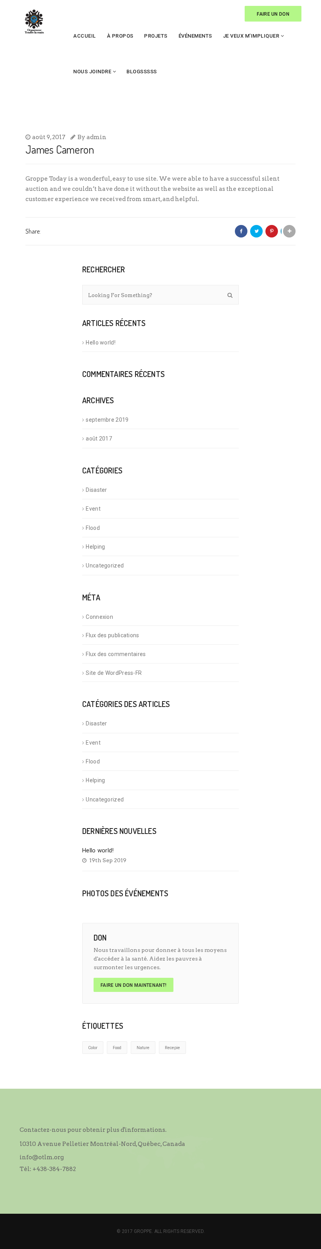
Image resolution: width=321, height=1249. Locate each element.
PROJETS (156, 36)
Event (93, 509)
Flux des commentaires (116, 654)
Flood (93, 528)
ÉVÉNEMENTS (195, 36)
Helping (95, 547)
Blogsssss (141, 71)
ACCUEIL (84, 36)
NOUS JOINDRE (92, 71)
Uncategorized (105, 565)
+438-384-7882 (54, 1169)
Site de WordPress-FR (114, 673)
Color (92, 1047)
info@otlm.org (42, 1157)
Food (117, 1047)
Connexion (99, 617)
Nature (143, 1047)
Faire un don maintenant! (133, 985)
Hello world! (100, 342)
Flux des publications (112, 635)
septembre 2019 (107, 420)
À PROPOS (120, 36)
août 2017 (99, 438)
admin (96, 137)
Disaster (96, 490)
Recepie (172, 1047)
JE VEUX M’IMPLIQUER (251, 36)
